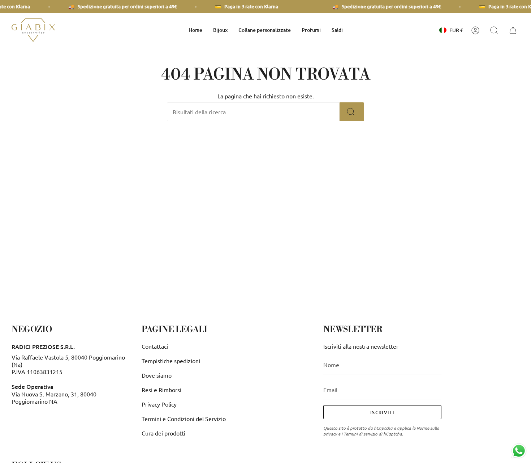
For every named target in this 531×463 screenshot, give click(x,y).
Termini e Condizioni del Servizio (184, 418)
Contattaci (155, 346)
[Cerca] (352, 111)
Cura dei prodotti (163, 433)
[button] (220, 30)
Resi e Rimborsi (161, 389)
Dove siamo (157, 375)
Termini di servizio (360, 434)
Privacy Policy (159, 404)
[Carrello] (514, 30)
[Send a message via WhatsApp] (518, 450)
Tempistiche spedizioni (171, 360)
